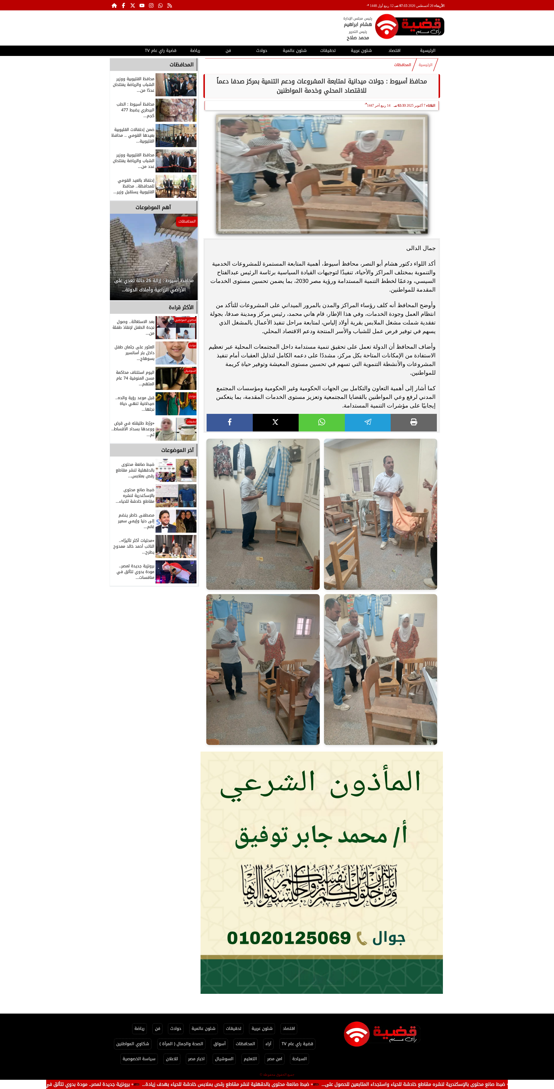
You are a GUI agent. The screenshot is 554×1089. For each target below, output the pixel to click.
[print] (414, 422)
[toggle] (126, 50)
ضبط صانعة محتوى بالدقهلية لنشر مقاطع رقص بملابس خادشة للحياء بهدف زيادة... (280, 1084)
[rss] (169, 5)
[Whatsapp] (160, 5)
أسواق (220, 1044)
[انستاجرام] (151, 5)
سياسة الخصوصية (139, 1059)
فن (228, 51)
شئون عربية (361, 51)
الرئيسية (427, 51)
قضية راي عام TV (160, 51)
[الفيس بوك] (123, 5)
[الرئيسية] (114, 5)
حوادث (261, 51)
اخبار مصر (196, 1059)
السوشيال (224, 1059)
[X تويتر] (132, 5)
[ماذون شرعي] (322, 873)
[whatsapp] (322, 422)
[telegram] (368, 422)
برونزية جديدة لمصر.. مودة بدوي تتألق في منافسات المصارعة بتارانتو (115, 1084)
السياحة (299, 1059)
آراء (268, 1044)
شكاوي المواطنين (132, 1044)
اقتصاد (394, 51)
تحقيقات (328, 51)
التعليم (250, 1059)
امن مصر (274, 1059)
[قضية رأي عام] (409, 28)
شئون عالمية (295, 51)
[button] (122, 259)
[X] (276, 422)
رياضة (195, 51)
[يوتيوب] (142, 5)
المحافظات (402, 64)
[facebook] (230, 422)
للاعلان (172, 1059)
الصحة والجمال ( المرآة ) (181, 1044)
